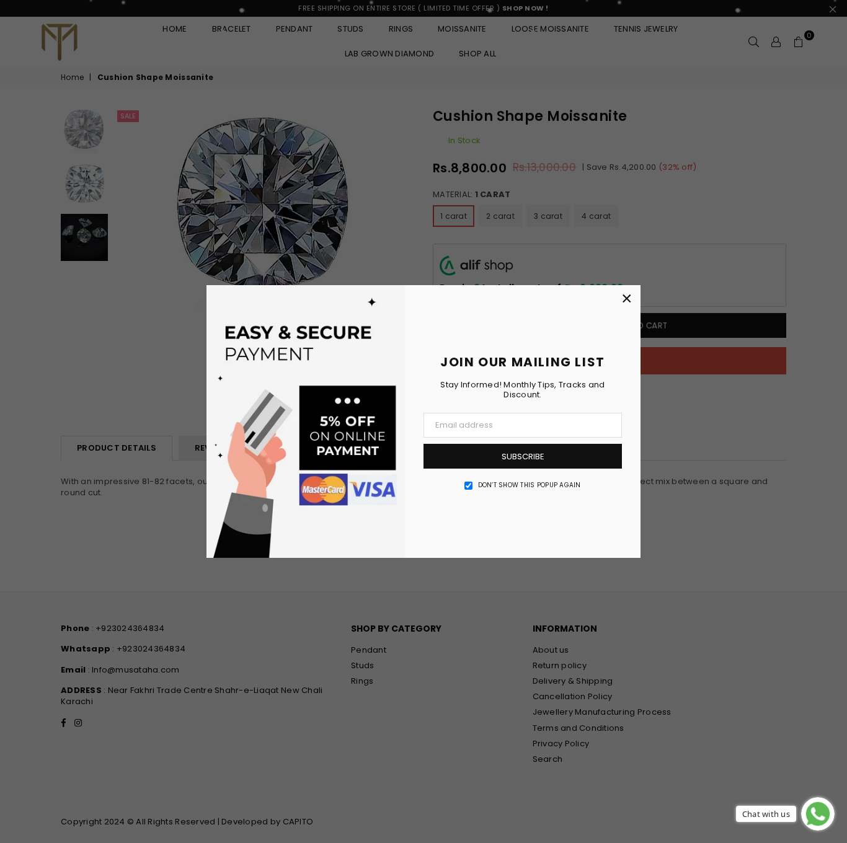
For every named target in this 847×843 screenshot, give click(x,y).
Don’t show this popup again (529, 485)
